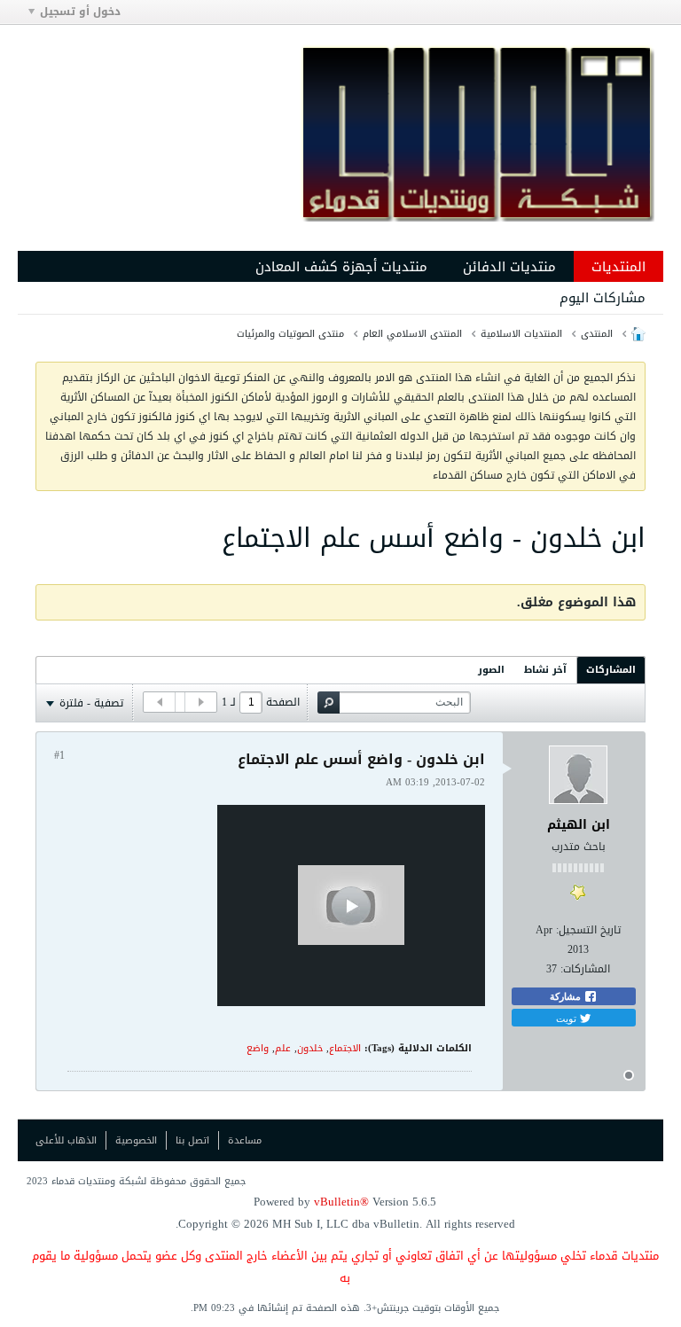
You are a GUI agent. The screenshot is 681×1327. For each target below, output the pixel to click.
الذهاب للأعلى (66, 1140)
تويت (567, 1018)
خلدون (310, 1048)
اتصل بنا (192, 1140)
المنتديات (618, 266)
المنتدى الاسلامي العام (412, 333)
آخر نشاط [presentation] (545, 669)
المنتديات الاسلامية (521, 333)
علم (283, 1048)
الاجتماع (345, 1048)
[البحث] (328, 702)
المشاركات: (585, 969)
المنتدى (597, 333)
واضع (258, 1048)
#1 (59, 755)
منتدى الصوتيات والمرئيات (290, 333)
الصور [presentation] (491, 669)
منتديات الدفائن (509, 266)
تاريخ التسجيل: (588, 930)
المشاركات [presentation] (611, 669)
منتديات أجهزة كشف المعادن (341, 266)
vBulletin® (341, 1201)
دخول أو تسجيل (80, 11)
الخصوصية (136, 1140)
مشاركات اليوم (603, 297)
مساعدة (245, 1140)
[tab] (611, 669)
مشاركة (566, 996)
